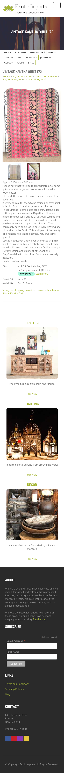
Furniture (20, 52)
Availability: (8, 283)
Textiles (8, 57)
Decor (7, 52)
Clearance (31, 57)
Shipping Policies (14, 689)
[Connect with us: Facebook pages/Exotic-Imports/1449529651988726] (8, 738)
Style (31, 62)
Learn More (41, 273)
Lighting (53, 52)
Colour (8, 62)
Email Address (16, 641)
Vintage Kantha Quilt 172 (34, 79)
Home (7, 76)
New (19, 57)
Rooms (20, 62)
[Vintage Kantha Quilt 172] (32, 122)
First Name (13, 651)
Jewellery (45, 57)
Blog (7, 694)
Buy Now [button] (32, 394)
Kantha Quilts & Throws (46, 76)
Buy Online (17, 76)
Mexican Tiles (37, 52)
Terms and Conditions (17, 683)
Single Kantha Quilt (12, 79)
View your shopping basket (17, 290)
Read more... (40, 619)
